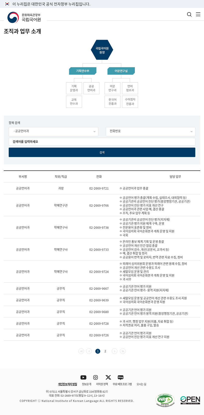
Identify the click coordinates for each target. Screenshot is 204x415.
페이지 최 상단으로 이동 (194, 362)
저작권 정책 (102, 384)
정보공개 (86, 384)
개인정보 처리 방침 (67, 384)
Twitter (108, 378)
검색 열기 (189, 14)
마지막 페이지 (125, 351)
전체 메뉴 (198, 14)
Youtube (83, 378)
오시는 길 (141, 384)
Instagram (96, 378)
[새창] (162, 397)
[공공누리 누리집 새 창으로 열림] (187, 397)
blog (121, 378)
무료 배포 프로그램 (122, 384)
